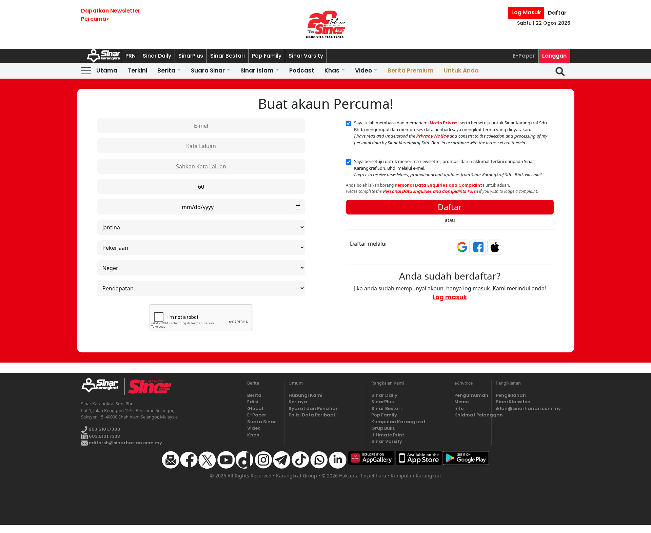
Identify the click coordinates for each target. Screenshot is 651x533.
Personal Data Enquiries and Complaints (440, 185)
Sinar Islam (257, 70)
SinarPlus (190, 56)
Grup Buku (383, 428)
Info (459, 408)
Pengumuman (470, 395)
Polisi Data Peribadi (312, 415)
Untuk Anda (461, 70)
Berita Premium (411, 70)
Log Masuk (526, 12)
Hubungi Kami (305, 395)
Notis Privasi (444, 123)
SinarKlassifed (513, 401)
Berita (166, 70)
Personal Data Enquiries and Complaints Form (430, 191)
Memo (461, 401)
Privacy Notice (432, 136)
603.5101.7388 (103, 429)
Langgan (554, 56)
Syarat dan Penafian (314, 408)
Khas (331, 70)
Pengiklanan (511, 395)
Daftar (557, 13)
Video (363, 70)
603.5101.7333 (104, 436)
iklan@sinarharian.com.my (528, 408)
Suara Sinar (208, 70)
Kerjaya (298, 401)
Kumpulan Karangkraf (398, 421)
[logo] (102, 386)
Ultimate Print (387, 435)
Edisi (252, 401)
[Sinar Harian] (325, 24)
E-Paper (524, 56)
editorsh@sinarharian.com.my (125, 442)
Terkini (137, 70)
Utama (106, 70)
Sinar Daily (157, 56)
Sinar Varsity (306, 56)
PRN (130, 56)
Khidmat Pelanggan (470, 415)
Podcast (301, 70)
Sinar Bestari (227, 56)
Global (255, 408)
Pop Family (266, 56)
